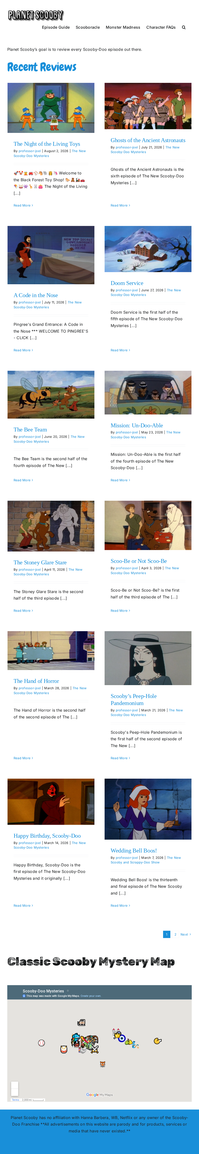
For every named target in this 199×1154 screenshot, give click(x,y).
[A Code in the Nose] (51, 255)
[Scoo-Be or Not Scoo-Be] (148, 525)
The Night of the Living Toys (47, 144)
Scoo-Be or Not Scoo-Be (139, 561)
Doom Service (127, 283)
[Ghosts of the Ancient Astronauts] (148, 106)
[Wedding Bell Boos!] (148, 809)
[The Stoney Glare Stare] (51, 526)
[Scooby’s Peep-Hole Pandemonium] (148, 658)
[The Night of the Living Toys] (51, 108)
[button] (184, 27)
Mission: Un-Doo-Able (137, 425)
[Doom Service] (148, 249)
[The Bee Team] (51, 395)
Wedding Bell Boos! (134, 850)
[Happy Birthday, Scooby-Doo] (51, 802)
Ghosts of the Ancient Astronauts (148, 140)
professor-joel (30, 151)
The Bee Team (30, 429)
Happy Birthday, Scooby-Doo (47, 836)
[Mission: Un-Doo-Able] (148, 392)
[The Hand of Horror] (51, 650)
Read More (22, 205)
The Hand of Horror (36, 681)
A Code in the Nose (36, 295)
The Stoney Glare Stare (40, 562)
